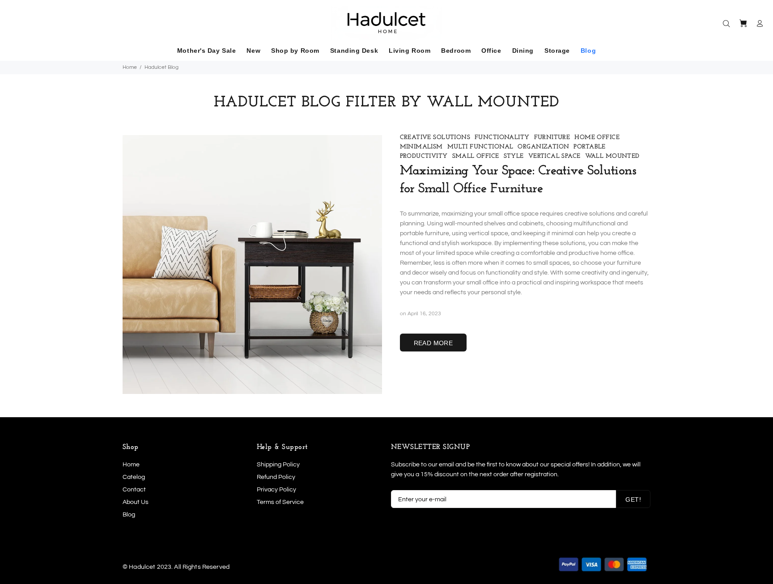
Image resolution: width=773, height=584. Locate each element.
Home (130, 67)
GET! (633, 499)
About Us (136, 502)
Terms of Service (280, 502)
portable (589, 147)
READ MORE (433, 343)
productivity (424, 156)
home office (597, 137)
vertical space (554, 156)
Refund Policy (276, 477)
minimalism (421, 147)
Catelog (134, 477)
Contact (134, 490)
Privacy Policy (276, 490)
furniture (552, 137)
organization (543, 147)
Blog (129, 515)
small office (475, 156)
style (514, 156)
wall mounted (612, 156)
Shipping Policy (278, 464)
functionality (502, 137)
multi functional (480, 147)
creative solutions (435, 137)
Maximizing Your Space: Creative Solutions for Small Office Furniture (518, 180)
